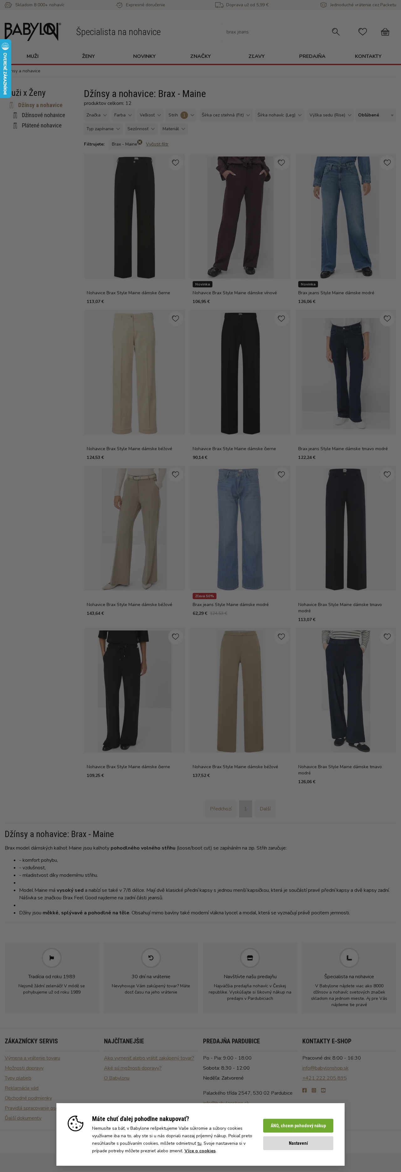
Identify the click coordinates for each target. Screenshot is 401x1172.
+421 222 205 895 (324, 1078)
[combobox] (375, 115)
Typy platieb (18, 1078)
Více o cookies (200, 1151)
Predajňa (312, 56)
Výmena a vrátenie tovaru (32, 1058)
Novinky (144, 56)
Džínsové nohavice (43, 115)
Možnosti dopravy (24, 1068)
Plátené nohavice (42, 125)
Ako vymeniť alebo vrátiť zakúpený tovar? (149, 1058)
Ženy (88, 56)
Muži (33, 56)
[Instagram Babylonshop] (314, 1090)
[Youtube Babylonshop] (323, 1090)
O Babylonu (116, 1078)
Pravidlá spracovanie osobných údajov (46, 1108)
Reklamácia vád (22, 1088)
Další (265, 808)
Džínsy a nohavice (40, 105)
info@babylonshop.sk (325, 1068)
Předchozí (221, 808)
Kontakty (368, 56)
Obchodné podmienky (28, 1098)
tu (199, 1143)
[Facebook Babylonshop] (304, 1090)
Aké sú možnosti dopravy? (133, 1068)
